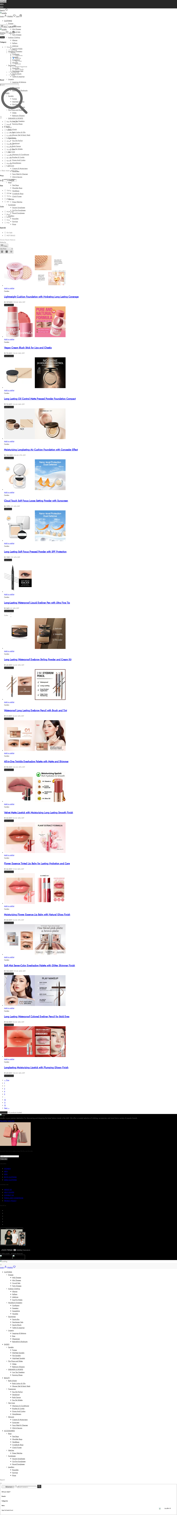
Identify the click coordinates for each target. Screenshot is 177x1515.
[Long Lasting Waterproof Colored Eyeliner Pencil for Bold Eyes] (35, 1005)
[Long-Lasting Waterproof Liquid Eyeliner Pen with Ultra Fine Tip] (19, 591)
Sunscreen (15, 1422)
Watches (11, 199)
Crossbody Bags (17, 193)
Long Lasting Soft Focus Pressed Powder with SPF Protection (35, 551)
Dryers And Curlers (18, 160)
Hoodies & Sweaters (15, 1302)
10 (5, 1100)
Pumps (14, 1350)
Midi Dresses (16, 26)
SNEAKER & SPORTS (15, 118)
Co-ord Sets (16, 32)
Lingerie (11, 79)
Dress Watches (17, 202)
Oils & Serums (17, 177)
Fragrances (12, 1389)
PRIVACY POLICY (10, 1201)
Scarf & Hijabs (17, 48)
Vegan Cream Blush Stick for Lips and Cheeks (28, 347)
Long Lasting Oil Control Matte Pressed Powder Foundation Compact (40, 398)
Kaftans (14, 43)
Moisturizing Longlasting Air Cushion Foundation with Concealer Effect (41, 449)
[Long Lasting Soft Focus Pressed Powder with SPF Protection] (35, 540)
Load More (3, 1112)
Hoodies (15, 1314)
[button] (9, 170)
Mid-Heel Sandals (18, 1353)
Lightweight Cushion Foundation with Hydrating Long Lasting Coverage (41, 296)
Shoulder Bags (17, 188)
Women (2, 240)
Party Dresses (16, 35)
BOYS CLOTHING (10, 1177)
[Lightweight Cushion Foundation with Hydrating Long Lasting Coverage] (35, 285)
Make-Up (12, 240)
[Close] (1, 1264)
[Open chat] (167, 1510)
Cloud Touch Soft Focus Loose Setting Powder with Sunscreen (36, 500)
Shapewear (16, 1339)
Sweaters (15, 1308)
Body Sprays (16, 146)
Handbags (15, 191)
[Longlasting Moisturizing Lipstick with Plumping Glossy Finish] (35, 1056)
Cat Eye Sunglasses (19, 210)
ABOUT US (8, 1189)
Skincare (11, 166)
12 (5, 1105)
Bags (9, 182)
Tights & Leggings (18, 76)
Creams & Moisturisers (20, 168)
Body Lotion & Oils (18, 132)
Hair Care (11, 152)
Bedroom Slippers (18, 1367)
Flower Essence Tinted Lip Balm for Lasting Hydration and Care (37, 863)
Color (6, 615)
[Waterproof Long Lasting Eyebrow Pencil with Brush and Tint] (35, 699)
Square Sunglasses (18, 207)
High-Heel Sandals (18, 1358)
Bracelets (15, 218)
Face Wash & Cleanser (20, 174)
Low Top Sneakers (18, 121)
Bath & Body (12, 129)
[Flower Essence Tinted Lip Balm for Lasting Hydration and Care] (35, 852)
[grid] (2, 252)
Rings (14, 224)
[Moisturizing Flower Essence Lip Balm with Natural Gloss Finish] (35, 903)
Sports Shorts (16, 74)
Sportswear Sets (17, 1322)
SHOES (6, 1344)
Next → (6, 1108)
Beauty (7, 240)
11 (5, 1102)
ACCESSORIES (9, 1431)
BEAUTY (7, 1378)
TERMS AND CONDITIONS (13, 1198)
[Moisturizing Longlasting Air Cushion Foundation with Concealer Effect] (35, 438)
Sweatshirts (16, 1311)
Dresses (10, 23)
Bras (13, 1336)
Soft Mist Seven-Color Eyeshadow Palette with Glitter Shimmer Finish (39, 965)
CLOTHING (8, 21)
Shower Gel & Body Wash (21, 135)
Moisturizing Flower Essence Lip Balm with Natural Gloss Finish (37, 914)
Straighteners (16, 163)
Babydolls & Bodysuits (19, 1341)
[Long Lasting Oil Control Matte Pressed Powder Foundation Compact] (35, 387)
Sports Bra (15, 1319)
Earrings (15, 221)
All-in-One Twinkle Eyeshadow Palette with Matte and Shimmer (36, 761)
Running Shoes (17, 124)
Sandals (11, 1347)
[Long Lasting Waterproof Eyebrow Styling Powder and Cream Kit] (35, 648)
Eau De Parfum (17, 140)
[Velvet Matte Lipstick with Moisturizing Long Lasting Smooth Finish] (35, 801)
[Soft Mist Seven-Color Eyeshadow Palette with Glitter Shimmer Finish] (35, 954)
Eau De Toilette (17, 149)
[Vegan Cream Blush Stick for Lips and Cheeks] (35, 336)
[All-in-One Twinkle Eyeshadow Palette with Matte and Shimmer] (35, 750)
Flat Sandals (16, 1355)
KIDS (1, 7)
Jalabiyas (15, 46)
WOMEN (3, 1)
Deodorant (16, 143)
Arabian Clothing (14, 37)
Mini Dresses (16, 29)
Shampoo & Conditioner (20, 154)
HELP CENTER (9, 1192)
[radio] (12, 613)
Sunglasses (12, 205)
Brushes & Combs (18, 157)
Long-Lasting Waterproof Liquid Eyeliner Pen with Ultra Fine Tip (37, 602)
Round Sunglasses (18, 213)
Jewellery (11, 216)
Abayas (14, 40)
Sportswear (12, 65)
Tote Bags (15, 185)
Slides (14, 1364)
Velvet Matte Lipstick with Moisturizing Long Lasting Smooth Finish (38, 812)
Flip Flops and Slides (15, 1361)
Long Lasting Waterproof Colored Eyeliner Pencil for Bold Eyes (36, 1016)
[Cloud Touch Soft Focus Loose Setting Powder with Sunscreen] (35, 489)
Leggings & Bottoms (19, 82)
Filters (5, 246)
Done (2, 37)
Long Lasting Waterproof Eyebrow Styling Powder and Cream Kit (37, 659)
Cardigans (15, 1305)
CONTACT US (9, 1195)
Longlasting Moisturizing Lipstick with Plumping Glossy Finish (36, 1067)
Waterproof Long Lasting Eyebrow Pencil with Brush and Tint (35, 710)
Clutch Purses (17, 196)
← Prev (6, 1080)
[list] (11, 252)
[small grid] (7, 252)
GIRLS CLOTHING (10, 1180)
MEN (1, 4)
